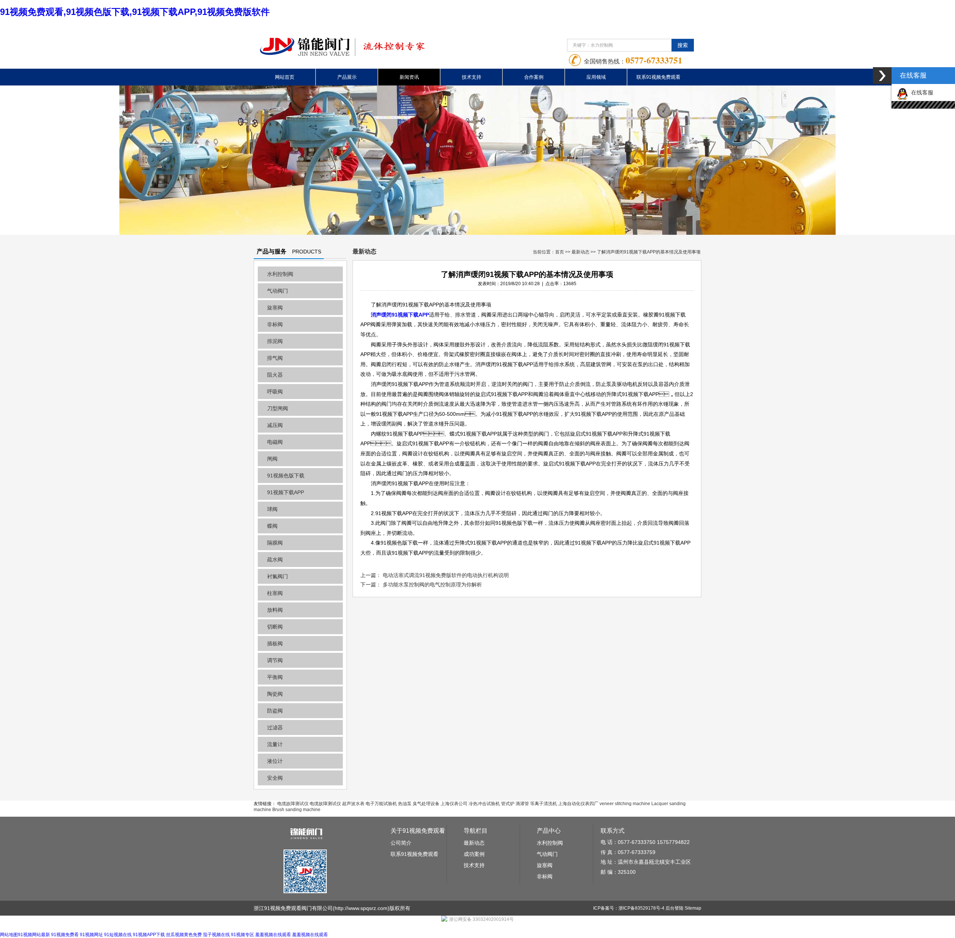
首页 (559, 252)
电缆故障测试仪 (293, 803)
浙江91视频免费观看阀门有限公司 (293, 908)
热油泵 (404, 803)
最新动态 (580, 252)
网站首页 (284, 77)
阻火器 (275, 375)
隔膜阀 (275, 543)
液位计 (275, 761)
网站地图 (9, 934)
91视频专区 (242, 934)
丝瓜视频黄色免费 (184, 934)
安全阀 (275, 778)
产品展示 (347, 77)
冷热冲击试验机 (484, 803)
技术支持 (471, 77)
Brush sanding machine (296, 809)
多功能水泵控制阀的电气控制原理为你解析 (432, 585)
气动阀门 (277, 291)
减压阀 (275, 425)
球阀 (272, 509)
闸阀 (272, 459)
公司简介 (401, 843)
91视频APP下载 (149, 934)
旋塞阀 (275, 308)
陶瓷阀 (275, 694)
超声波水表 (353, 803)
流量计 (275, 744)
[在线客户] (882, 75)
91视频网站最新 (34, 934)
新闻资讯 (409, 77)
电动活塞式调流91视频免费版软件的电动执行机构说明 (446, 575)
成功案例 (474, 854)
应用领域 (596, 77)
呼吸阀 (275, 392)
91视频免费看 (65, 934)
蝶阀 (272, 526)
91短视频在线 (118, 934)
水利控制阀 (280, 274)
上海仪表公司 (454, 803)
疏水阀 (275, 560)
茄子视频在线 (216, 934)
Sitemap (693, 908)
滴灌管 (522, 803)
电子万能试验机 (381, 803)
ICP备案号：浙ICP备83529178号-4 (628, 908)
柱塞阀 (275, 593)
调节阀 (275, 660)
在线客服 (920, 92)
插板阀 (275, 643)
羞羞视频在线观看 (273, 934)
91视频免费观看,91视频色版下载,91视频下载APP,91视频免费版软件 (135, 12)
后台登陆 (674, 908)
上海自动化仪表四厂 (578, 803)
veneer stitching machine (624, 803)
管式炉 (507, 803)
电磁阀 (275, 442)
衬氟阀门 (277, 576)
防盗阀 (275, 711)
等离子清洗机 (543, 803)
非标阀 (275, 324)
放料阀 (275, 610)
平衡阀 (275, 677)
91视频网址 (91, 934)
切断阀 (275, 627)
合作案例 (534, 77)
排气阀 (275, 358)
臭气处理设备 (426, 803)
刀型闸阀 (277, 408)
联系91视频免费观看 (658, 77)
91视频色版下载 (285, 476)
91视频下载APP (285, 492)
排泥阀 (275, 341)
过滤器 (275, 727)
